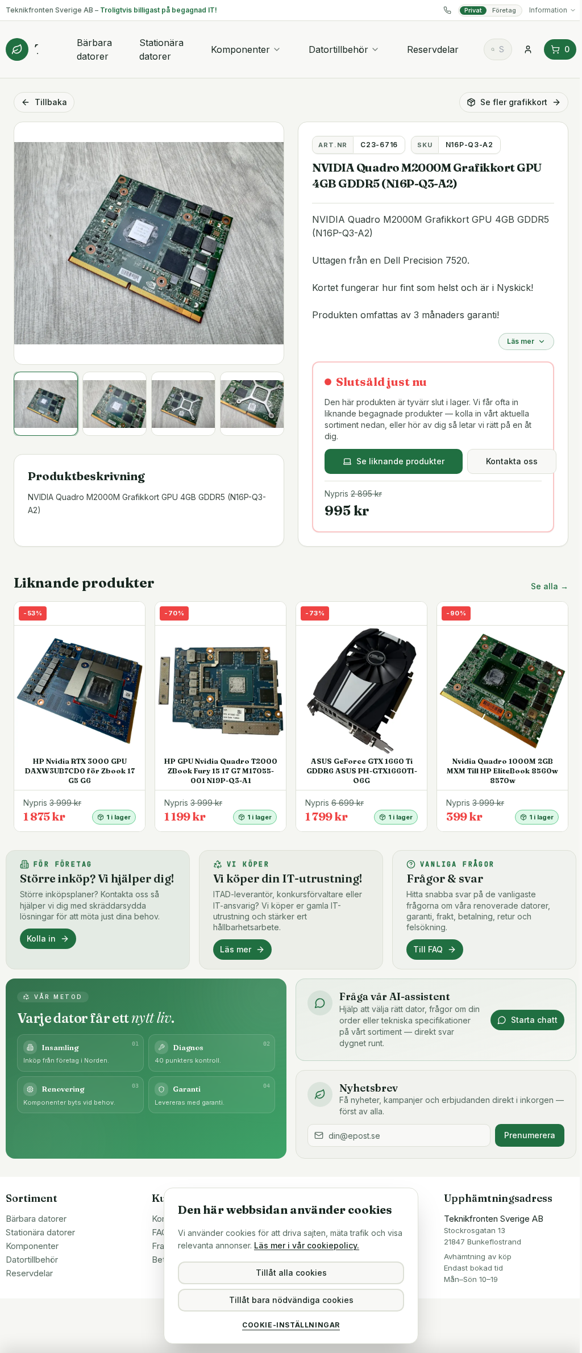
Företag (504, 10)
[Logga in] (528, 49)
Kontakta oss (512, 461)
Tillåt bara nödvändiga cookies (291, 1300)
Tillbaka (51, 102)
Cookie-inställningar (291, 1325)
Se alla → (549, 586)
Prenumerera (529, 1135)
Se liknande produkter (400, 461)
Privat (473, 10)
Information (548, 10)
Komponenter (240, 49)
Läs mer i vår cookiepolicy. (306, 1245)
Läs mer (520, 341)
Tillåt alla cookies (291, 1272)
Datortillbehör (338, 49)
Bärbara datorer (94, 49)
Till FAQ (428, 949)
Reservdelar (433, 49)
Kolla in (41, 938)
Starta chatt (534, 1020)
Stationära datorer (161, 49)
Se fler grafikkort (513, 102)
